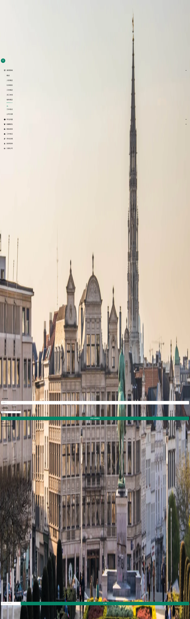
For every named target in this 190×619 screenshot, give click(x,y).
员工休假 (10, 95)
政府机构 (10, 143)
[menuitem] (95, 70)
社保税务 (10, 85)
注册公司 (10, 148)
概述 (8, 75)
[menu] (95, 109)
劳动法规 (10, 139)
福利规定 (10, 99)
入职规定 (10, 80)
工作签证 (10, 109)
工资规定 (10, 90)
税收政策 (10, 129)
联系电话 (5, 408)
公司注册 (10, 114)
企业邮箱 (5, 399)
